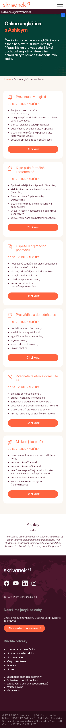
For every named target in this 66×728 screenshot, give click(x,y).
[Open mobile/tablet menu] (60, 4)
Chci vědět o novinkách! (24, 628)
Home (7, 79)
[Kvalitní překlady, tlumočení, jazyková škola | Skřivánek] (17, 4)
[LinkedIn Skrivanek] (25, 584)
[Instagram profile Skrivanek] (34, 584)
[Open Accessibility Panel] (63, 15)
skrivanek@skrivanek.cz (16, 12)
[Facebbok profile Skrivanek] (6, 584)
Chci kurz (33, 149)
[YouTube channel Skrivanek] (16, 584)
